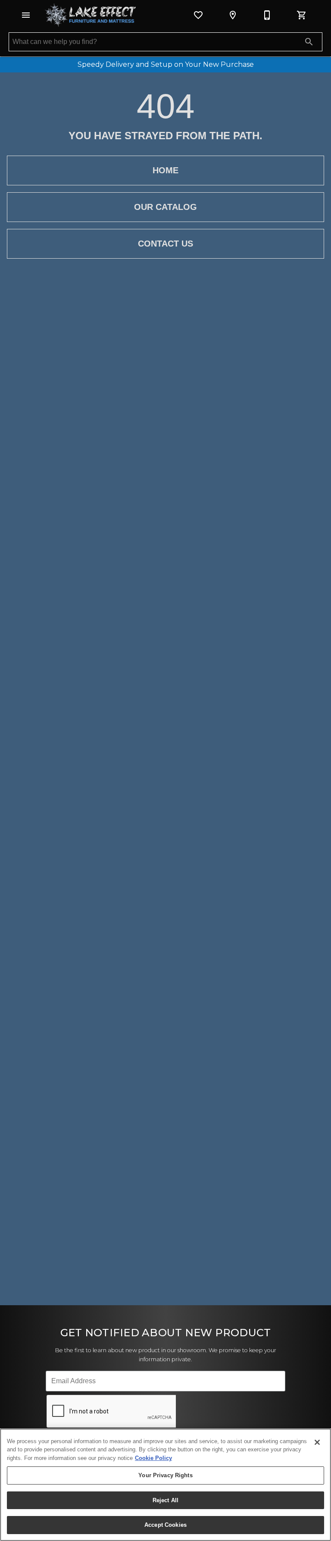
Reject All (165, 1500)
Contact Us (165, 243)
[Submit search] (309, 42)
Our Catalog (165, 207)
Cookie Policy (153, 1458)
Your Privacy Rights (165, 1475)
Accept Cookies (165, 1525)
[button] (26, 15)
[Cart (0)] (301, 15)
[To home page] (90, 15)
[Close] (317, 1442)
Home (165, 170)
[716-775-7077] (267, 15)
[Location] (232, 15)
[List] (198, 15)
